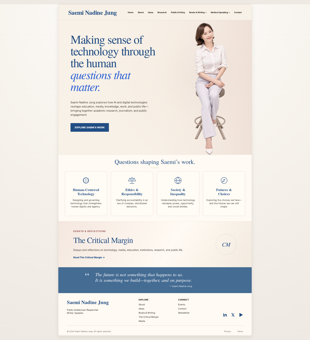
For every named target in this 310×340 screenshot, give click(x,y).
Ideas (150, 12)
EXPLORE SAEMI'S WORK (90, 127)
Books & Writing (197, 12)
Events (181, 304)
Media (142, 321)
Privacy (227, 331)
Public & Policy (178, 12)
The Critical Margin (149, 317)
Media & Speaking (220, 12)
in (225, 315)
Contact (238, 12)
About (141, 12)
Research (162, 12)
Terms (240, 331)
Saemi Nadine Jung (92, 12)
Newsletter (184, 312)
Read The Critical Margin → (89, 257)
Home (130, 12)
